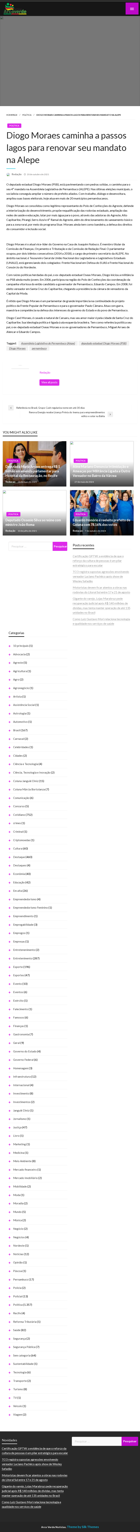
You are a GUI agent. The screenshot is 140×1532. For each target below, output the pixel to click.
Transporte (20, 1380)
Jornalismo (19, 1118)
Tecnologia (20, 1372)
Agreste (18, 662)
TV (15, 1397)
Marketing (19, 1144)
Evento (17, 983)
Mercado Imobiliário (25, 1178)
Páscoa (17, 1271)
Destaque (19, 857)
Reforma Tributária (24, 1321)
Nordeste (19, 1245)
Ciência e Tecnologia (25, 764)
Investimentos (21, 1102)
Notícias (18, 1254)
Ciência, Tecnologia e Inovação (31, 772)
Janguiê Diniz (21, 1110)
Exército (18, 1000)
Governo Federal (23, 1059)
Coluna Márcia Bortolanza (29, 789)
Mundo (17, 1211)
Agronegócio (21, 688)
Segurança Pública (24, 1347)
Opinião (18, 1262)
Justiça (17, 1127)
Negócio (18, 1228)
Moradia (18, 1203)
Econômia (19, 873)
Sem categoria (21, 1355)
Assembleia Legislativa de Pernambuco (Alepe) (48, 343)
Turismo (18, 1389)
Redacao (10, 481)
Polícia (17, 1287)
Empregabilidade (23, 924)
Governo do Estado (25, 1051)
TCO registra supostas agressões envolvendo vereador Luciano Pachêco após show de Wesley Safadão (101, 576)
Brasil (16, 730)
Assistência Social (24, 704)
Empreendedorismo (24, 899)
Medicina (18, 1152)
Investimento (21, 1093)
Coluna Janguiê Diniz (25, 781)
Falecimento (20, 1009)
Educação (19, 882)
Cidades (18, 755)
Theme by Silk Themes (83, 1527)
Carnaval (18, 738)
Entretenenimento (24, 949)
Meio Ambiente (22, 1161)
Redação (17, 174)
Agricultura (20, 671)
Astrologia (19, 713)
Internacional (21, 1085)
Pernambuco (20, 1279)
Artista (17, 696)
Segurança (19, 1338)
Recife (17, 1313)
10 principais (21, 645)
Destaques (19, 865)
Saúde (16, 1330)
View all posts (49, 382)
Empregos (19, 933)
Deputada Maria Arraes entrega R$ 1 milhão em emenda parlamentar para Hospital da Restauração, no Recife (32, 471)
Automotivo (20, 721)
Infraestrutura (22, 1076)
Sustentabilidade (23, 1363)
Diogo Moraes (17, 348)
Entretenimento (22, 958)
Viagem (17, 1414)
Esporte (18, 966)
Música (17, 1220)
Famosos (18, 1017)
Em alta (17, 890)
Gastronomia (21, 1034)
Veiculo (17, 1406)
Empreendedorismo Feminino (30, 907)
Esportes (18, 975)
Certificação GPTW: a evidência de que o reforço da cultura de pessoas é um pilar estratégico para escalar (98, 560)
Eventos (18, 992)
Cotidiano (19, 814)
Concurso (19, 806)
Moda (16, 1195)
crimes (17, 823)
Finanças (18, 1026)
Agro (16, 679)
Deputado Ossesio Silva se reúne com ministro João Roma (33, 522)
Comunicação (21, 797)
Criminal (18, 831)
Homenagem (20, 1068)
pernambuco (39, 348)
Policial (17, 1296)
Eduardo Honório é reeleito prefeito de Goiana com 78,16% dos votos (101, 522)
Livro (16, 1135)
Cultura (17, 848)
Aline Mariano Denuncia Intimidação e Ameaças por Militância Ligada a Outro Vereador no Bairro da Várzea (101, 471)
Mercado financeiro (25, 1169)
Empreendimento (23, 916)
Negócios (19, 1237)
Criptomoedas (21, 840)
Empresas (19, 941)
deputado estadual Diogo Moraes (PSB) (104, 343)
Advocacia (19, 654)
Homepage (11, 115)
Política (26, 115)
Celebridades (21, 747)
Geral (16, 1042)
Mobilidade (20, 1186)
